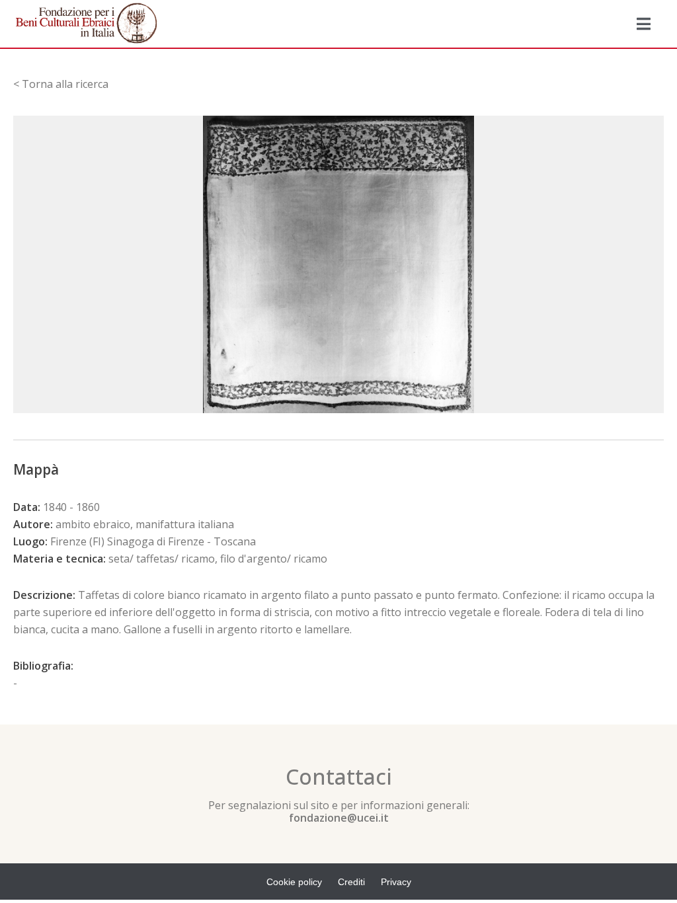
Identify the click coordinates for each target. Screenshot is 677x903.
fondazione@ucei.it (339, 817)
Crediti (351, 882)
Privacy (396, 882)
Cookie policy (294, 882)
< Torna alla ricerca (60, 84)
